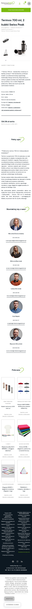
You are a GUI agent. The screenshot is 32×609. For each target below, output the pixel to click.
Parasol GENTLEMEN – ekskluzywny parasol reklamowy (24, 406)
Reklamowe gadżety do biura (8, 525)
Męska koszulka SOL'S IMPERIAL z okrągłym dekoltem (8, 448)
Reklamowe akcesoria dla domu (8, 540)
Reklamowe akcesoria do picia (24, 528)
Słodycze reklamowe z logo (8, 549)
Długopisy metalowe (8, 484)
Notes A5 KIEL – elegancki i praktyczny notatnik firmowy (24, 448)
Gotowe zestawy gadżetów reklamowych (8, 516)
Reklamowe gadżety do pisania (8, 522)
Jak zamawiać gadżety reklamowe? (11, 110)
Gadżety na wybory (24, 549)
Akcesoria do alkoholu (24, 540)
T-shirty (8, 444)
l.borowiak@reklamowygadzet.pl (16, 295)
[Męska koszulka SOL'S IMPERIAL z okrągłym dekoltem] (8, 431)
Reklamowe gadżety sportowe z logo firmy (8, 546)
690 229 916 (16, 292)
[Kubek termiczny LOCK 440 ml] (8, 388)
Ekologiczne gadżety (8, 519)
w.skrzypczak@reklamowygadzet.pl (16, 240)
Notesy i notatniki (24, 444)
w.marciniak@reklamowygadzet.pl (16, 268)
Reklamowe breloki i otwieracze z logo (24, 519)
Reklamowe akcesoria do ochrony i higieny (24, 534)
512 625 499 (16, 265)
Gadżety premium (8, 543)
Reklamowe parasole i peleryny (8, 534)
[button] (6, 60)
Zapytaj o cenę (8, 414)
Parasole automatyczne (24, 401)
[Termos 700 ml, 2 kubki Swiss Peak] (5, 41)
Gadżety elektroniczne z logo (24, 525)
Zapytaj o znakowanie (14, 107)
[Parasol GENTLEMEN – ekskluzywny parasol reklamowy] (24, 388)
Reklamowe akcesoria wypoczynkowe (8, 531)
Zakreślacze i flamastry (24, 484)
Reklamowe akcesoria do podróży (8, 528)
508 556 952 (16, 348)
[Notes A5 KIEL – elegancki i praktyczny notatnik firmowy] (24, 431)
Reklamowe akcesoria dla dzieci (8, 537)
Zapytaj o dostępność (14, 102)
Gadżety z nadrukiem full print (24, 516)
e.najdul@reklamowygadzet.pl (16, 323)
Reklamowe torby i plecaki (24, 531)
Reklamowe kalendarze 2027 (8, 552)
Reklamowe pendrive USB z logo (24, 546)
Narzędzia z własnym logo (24, 543)
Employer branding (8, 555)
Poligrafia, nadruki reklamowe (24, 537)
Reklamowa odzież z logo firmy (24, 522)
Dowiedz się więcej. (21, 593)
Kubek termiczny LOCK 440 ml (8, 407)
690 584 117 (16, 320)
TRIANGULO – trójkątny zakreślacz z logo (24, 489)
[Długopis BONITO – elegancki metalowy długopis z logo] (8, 471)
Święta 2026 (8, 513)
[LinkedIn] (20, 561)
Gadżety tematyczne (7, 65)
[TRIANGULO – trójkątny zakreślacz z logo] (24, 471)
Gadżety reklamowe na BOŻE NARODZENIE (24, 513)
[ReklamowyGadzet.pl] (8, 3)
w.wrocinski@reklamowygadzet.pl (16, 351)
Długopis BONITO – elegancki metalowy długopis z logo (8, 489)
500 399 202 (16, 237)
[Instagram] (16, 561)
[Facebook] (11, 561)
